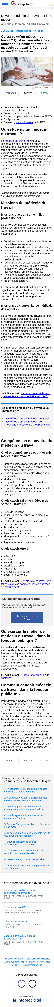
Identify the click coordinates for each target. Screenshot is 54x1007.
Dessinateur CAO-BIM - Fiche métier (26, 859)
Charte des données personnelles (19, 962)
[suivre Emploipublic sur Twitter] (32, 984)
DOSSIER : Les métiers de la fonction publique (23, 31)
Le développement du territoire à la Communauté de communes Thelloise (24, 808)
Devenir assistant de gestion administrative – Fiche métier (20, 843)
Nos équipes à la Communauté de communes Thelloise (23, 816)
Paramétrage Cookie (32, 965)
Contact (15, 965)
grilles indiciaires (23, 122)
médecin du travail (15, 140)
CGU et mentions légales (38, 959)
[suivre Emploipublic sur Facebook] (21, 984)
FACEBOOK (11, 93)
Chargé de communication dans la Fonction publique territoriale (23, 852)
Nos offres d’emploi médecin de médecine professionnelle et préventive (27, 423)
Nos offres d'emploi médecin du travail (27, 418)
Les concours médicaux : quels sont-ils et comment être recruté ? (25, 395)
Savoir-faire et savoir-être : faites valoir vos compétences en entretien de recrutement (27, 584)
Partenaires (44, 962)
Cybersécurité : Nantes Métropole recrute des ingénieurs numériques (27, 834)
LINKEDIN (44, 93)
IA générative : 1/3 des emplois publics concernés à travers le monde (25, 790)
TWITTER (28, 93)
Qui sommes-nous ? (13, 959)
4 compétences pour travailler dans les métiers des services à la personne (25, 799)
